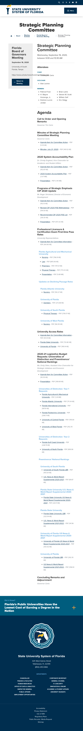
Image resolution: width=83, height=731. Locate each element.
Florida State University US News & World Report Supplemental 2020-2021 (57, 500)
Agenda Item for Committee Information (56, 242)
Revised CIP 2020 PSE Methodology (54, 208)
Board (18, 36)
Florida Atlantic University (52, 401)
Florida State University (49, 342)
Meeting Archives (27, 36)
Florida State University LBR (54, 513)
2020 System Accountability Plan (53, 174)
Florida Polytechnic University (53, 413)
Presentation (45, 181)
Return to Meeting (19, 82)
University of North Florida (52, 449)
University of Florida (48, 346)
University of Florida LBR (53, 557)
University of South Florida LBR (56, 470)
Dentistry (47, 303)
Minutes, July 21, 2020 (49, 149)
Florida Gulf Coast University (53, 442)
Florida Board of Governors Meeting (43, 36)
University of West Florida (52, 427)
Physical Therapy (48, 270)
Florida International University (54, 406)
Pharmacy (46, 266)
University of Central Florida (53, 420)
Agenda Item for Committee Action (54, 142)
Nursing (45, 257)
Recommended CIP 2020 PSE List (53, 215)
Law (43, 261)
